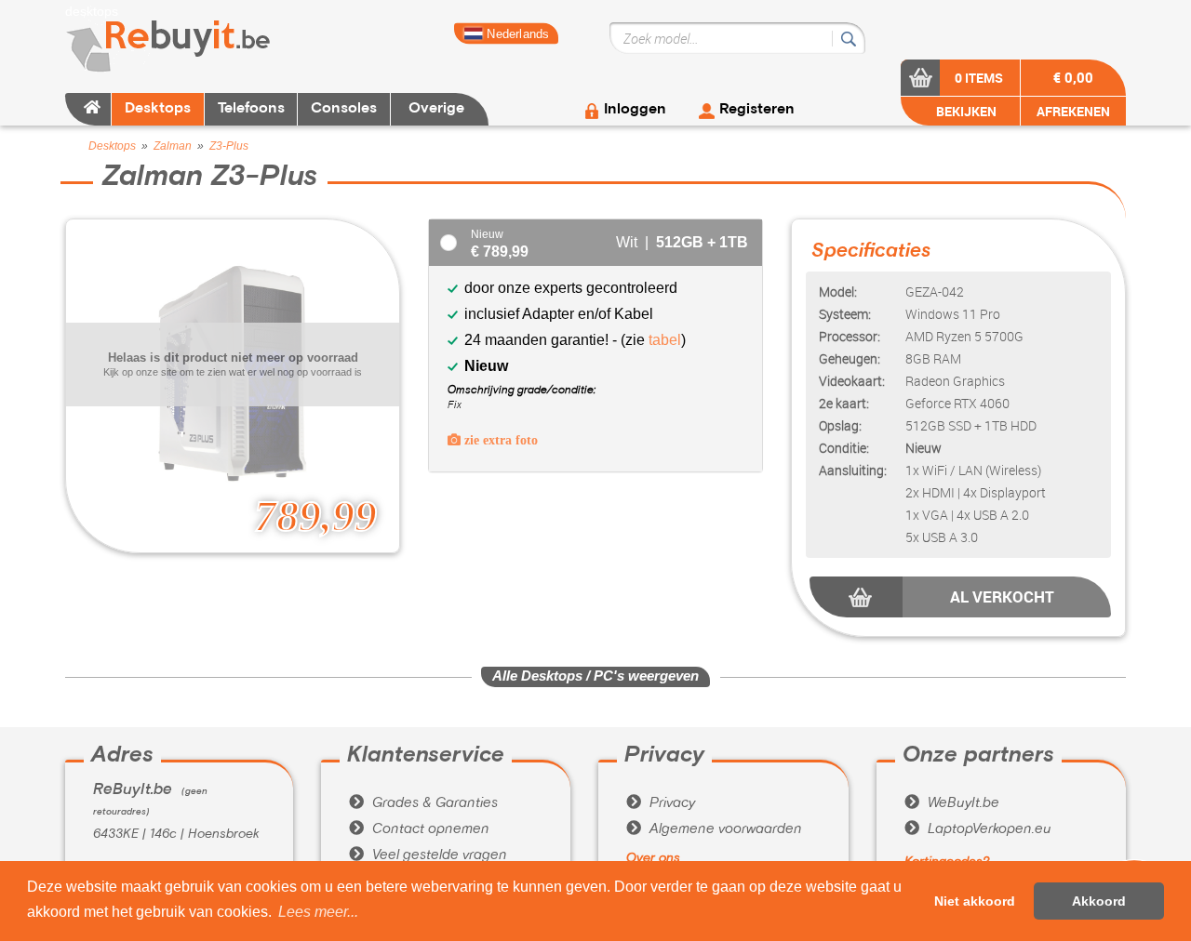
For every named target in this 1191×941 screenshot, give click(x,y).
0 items (979, 77)
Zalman (173, 145)
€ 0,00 (1073, 77)
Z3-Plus (228, 145)
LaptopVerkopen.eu (977, 829)
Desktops (158, 108)
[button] (318, 912)
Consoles (344, 108)
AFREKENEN (1073, 111)
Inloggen (635, 109)
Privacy (660, 803)
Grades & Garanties (423, 803)
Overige (436, 108)
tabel (665, 340)
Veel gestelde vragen (428, 855)
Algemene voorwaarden (714, 829)
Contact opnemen (419, 829)
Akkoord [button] (1099, 901)
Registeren (757, 109)
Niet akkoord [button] (974, 901)
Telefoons (251, 108)
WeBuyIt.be (951, 803)
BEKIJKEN (965, 111)
